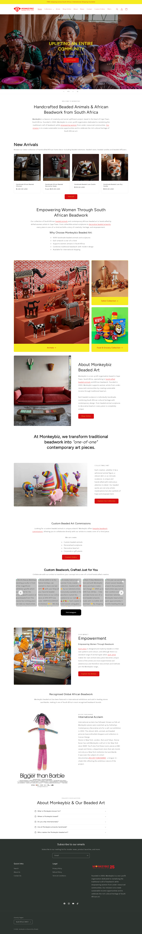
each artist (112, 655)
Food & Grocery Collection (108, 348)
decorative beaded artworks (100, 224)
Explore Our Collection (106, 501)
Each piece (82, 649)
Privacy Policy (57, 868)
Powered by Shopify (32, 929)
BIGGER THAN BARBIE (97, 758)
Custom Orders (71, 557)
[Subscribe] (87, 855)
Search (16, 868)
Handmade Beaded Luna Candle (84, 184)
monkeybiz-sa (23, 929)
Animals (50, 348)
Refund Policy (57, 872)
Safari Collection (108, 301)
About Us (17, 872)
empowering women (69, 125)
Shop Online (86, 416)
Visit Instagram (71, 612)
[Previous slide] (64, 91)
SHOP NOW (71, 63)
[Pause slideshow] (78, 91)
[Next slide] (73, 91)
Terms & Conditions (59, 876)
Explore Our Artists (88, 674)
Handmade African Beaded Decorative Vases (54, 185)
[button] (49, 9)
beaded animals (61, 221)
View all (71, 196)
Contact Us (17, 876)
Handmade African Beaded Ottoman (25, 185)
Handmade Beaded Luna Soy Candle (112, 185)
